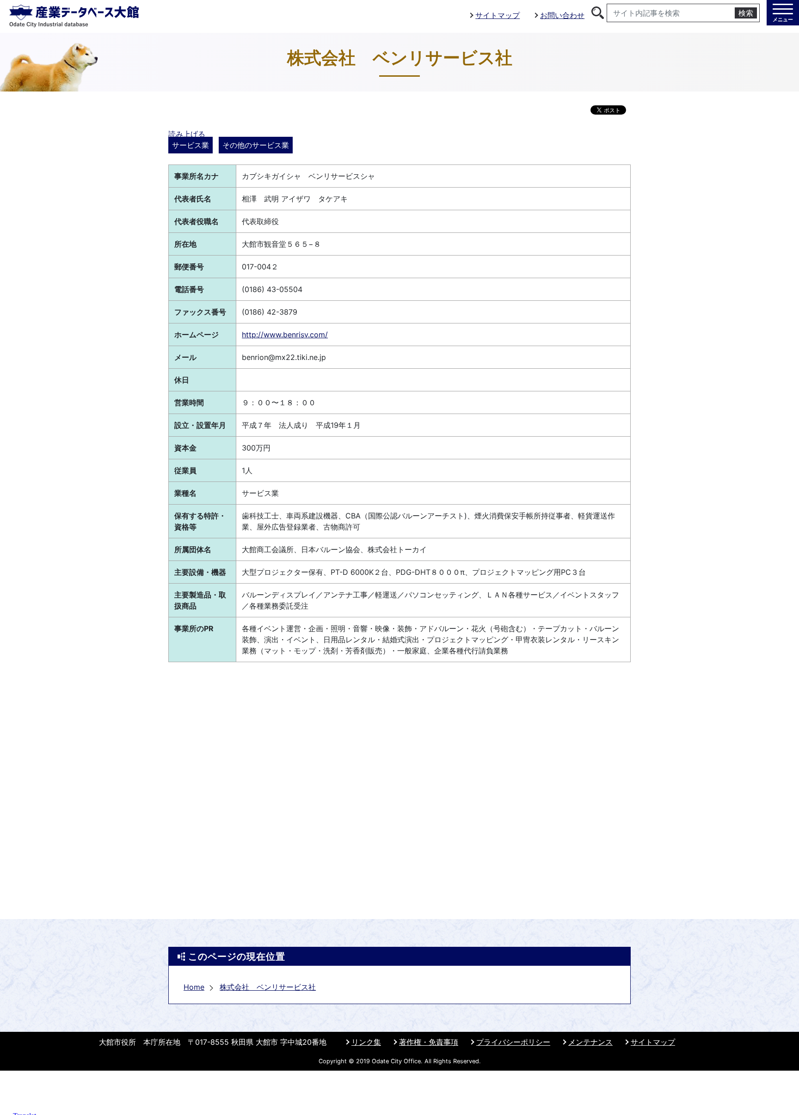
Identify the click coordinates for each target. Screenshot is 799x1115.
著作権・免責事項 (428, 1042)
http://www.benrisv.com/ (285, 334)
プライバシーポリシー (513, 1042)
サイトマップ (497, 15)
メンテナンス (590, 1042)
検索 (745, 13)
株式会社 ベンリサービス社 (268, 987)
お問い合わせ (562, 15)
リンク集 (366, 1042)
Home (194, 987)
